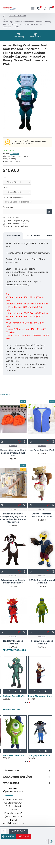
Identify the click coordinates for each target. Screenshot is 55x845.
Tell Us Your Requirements (13, 197)
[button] (25, 702)
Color (5, 188)
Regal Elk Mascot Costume (40, 696)
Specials (5, 394)
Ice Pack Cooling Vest (42, 450)
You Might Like (11, 709)
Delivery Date (8, 207)
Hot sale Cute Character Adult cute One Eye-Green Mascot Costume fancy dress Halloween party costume (15, 755)
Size (4, 178)
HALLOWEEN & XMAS (17, 16)
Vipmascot (14, 154)
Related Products (14, 650)
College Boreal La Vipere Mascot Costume (15, 696)
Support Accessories (11, 217)
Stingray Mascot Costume (40, 755)
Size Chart (33, 235)
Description (13, 235)
